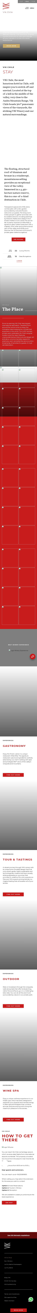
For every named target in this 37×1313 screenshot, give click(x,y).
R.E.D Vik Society (10, 1281)
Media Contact (9, 1300)
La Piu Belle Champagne (13, 1264)
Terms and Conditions (11, 1294)
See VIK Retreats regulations (18, 1235)
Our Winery (8, 1261)
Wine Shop (8, 1257)
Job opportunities (10, 1297)
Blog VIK (7, 1277)
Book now (11, 46)
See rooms (18, 239)
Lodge (19, 261)
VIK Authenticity (10, 1284)
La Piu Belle (8, 1267)
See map (9, 1202)
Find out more (13, 775)
